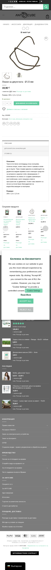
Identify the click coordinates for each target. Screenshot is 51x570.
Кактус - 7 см (44, 218)
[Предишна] (6, 53)
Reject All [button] (25, 310)
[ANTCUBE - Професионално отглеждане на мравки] (25, 15)
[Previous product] (27, 28)
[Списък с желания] (41, 1)
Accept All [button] (25, 301)
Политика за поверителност (32, 541)
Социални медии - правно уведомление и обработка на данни (24, 447)
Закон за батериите (9, 438)
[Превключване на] (47, 425)
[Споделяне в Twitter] (11, 123)
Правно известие (8, 425)
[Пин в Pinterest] (18, 123)
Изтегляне (5, 497)
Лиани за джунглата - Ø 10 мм (32, 219)
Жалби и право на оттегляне (12, 526)
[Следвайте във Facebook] (8, 1)
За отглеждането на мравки (12, 468)
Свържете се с (7, 484)
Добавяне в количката (26, 103)
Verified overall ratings (19, 326)
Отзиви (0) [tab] (8, 153)
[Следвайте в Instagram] (10, 1)
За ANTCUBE (7, 488)
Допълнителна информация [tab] (15, 148)
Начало (6, 24)
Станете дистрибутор (10, 506)
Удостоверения (7, 493)
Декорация (27, 24)
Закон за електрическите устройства (15, 434)
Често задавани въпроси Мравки (14, 472)
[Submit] (46, 7)
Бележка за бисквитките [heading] (25, 258)
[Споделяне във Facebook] (7, 123)
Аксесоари (16, 24)
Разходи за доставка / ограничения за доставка (19, 518)
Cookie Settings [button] (33, 291)
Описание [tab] (8, 143)
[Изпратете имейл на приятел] (14, 123)
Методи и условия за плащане (13, 522)
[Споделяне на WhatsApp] (4, 123)
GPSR (4, 443)
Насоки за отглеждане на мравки (14, 459)
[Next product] (23, 28)
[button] (28, 1)
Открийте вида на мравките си (13, 463)
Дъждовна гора (41, 24)
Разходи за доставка (24, 91)
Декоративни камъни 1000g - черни (20, 222)
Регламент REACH (9, 430)
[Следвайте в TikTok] (12, 1)
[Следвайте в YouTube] (16, 1)
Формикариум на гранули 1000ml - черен (8, 222)
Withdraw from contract (25, 553)
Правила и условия (19, 542)
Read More (26, 295)
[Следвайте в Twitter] (14, 1)
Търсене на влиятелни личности (14, 501)
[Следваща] (44, 53)
